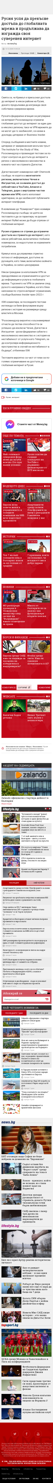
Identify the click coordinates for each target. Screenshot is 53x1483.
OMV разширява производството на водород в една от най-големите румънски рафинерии (25, 941)
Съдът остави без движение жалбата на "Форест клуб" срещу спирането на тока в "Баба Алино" (36, 1169)
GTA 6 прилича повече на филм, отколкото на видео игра (34, 860)
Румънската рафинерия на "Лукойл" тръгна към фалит (34, 1030)
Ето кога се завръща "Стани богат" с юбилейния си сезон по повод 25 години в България (35, 850)
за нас (36, 1479)
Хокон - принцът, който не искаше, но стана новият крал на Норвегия (37, 1184)
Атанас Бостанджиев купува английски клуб (37, 1410)
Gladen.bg (5, 1474)
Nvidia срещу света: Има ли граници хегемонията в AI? (38, 659)
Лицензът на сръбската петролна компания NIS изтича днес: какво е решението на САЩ (25, 898)
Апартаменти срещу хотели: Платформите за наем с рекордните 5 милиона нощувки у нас (38, 511)
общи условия (8, 1479)
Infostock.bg (18, 1474)
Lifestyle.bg (28, 1469)
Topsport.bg (40, 1469)
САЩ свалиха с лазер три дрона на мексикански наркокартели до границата (35, 1216)
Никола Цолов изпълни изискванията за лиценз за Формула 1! (37, 1398)
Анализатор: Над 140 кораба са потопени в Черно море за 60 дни (35, 1083)
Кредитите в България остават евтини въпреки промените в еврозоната (25, 920)
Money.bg (16, 1469)
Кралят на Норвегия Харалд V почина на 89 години (35, 870)
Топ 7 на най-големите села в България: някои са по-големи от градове (13, 560)
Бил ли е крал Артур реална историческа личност (25, 1261)
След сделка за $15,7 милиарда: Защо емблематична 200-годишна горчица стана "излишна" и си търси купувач (23, 909)
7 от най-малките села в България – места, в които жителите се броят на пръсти (35, 838)
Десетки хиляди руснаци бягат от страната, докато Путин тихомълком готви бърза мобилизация (37, 1200)
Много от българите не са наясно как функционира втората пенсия (36, 610)
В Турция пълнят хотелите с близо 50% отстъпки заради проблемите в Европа (34, 1072)
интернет (15, 397)
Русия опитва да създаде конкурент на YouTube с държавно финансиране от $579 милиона (37, 462)
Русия (8, 397)
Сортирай (22, 688)
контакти (46, 1479)
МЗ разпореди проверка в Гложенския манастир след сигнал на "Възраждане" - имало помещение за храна (14, 614)
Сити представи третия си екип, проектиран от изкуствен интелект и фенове (37, 1385)
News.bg (4, 1469)
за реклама (24, 1479)
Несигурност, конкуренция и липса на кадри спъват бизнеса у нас (24, 951)
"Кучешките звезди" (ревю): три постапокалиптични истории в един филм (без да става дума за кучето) (35, 817)
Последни (14, 883)
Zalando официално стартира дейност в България (24, 799)
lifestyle (10, 809)
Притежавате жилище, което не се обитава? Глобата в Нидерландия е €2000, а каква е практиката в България (23, 971)
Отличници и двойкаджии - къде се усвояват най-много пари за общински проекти (24, 982)
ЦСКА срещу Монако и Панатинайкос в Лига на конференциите (24, 1360)
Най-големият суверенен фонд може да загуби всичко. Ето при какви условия (12, 459)
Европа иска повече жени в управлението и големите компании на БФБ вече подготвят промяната (13, 512)
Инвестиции (6, 804)
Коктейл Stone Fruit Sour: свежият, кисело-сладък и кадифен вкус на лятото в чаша (33, 828)
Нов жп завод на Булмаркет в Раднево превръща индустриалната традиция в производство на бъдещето (35, 1043)
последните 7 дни (14, 1013)
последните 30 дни (39, 1013)
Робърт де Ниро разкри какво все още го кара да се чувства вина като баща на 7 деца (37, 1288)
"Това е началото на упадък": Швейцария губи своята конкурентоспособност (35, 1094)
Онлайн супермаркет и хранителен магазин (32, 1106)
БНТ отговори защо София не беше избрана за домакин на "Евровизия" (22, 1158)
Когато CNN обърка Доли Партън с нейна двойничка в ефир (35, 1301)
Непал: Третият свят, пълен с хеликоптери (36, 718)
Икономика (13, 53)
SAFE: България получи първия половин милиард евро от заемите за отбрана (22, 960)
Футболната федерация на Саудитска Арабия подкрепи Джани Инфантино (36, 1370)
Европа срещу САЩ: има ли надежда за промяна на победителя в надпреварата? (14, 660)
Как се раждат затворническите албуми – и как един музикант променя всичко (35, 1273)
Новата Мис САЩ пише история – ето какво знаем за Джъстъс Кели (36, 1315)
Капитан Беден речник (12, 716)
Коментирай (44, 688)
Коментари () (43, 53)
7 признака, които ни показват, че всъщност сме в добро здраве (38, 559)
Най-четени (39, 883)
